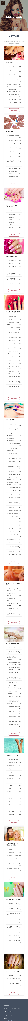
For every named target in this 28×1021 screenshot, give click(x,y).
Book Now (14, 110)
